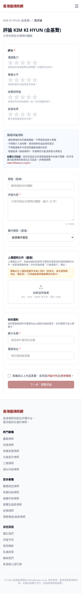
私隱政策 (8, 552)
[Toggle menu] (76, 6)
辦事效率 (13, 109)
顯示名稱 (14, 333)
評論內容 (14, 194)
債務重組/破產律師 (14, 516)
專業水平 (13, 74)
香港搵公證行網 (12, 564)
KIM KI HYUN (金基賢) (16, 20)
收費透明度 (14, 92)
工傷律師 (8, 463)
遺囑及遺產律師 (12, 504)
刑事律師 (8, 445)
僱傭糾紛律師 (11, 498)
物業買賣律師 (11, 451)
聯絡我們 (8, 558)
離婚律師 (8, 438)
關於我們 (8, 533)
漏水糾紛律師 (11, 469)
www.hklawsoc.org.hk (18, 162)
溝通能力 (13, 57)
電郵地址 (14, 349)
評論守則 (52, 376)
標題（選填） (16, 179)
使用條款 (65, 376)
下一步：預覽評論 (41, 384)
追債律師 (8, 510)
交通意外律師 (11, 457)
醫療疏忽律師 (11, 486)
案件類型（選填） (18, 230)
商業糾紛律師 (11, 492)
